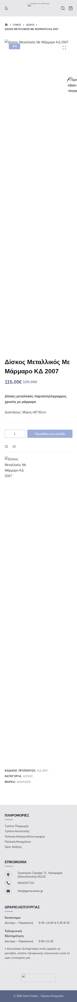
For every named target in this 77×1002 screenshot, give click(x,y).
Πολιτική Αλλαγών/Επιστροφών (25, 836)
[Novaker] (17, 610)
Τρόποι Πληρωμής (17, 826)
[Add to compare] (6, 446)
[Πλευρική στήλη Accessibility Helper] (72, 82)
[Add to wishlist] (14, 446)
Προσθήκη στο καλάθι (50, 434)
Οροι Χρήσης (13, 846)
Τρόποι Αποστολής (17, 831)
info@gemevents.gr (30, 891)
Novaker (24, 781)
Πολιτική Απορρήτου (18, 841)
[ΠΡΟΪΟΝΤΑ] (6, 8)
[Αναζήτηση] (63, 8)
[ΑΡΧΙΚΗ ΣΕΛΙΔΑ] (6, 24)
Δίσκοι (28, 776)
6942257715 (26, 883)
